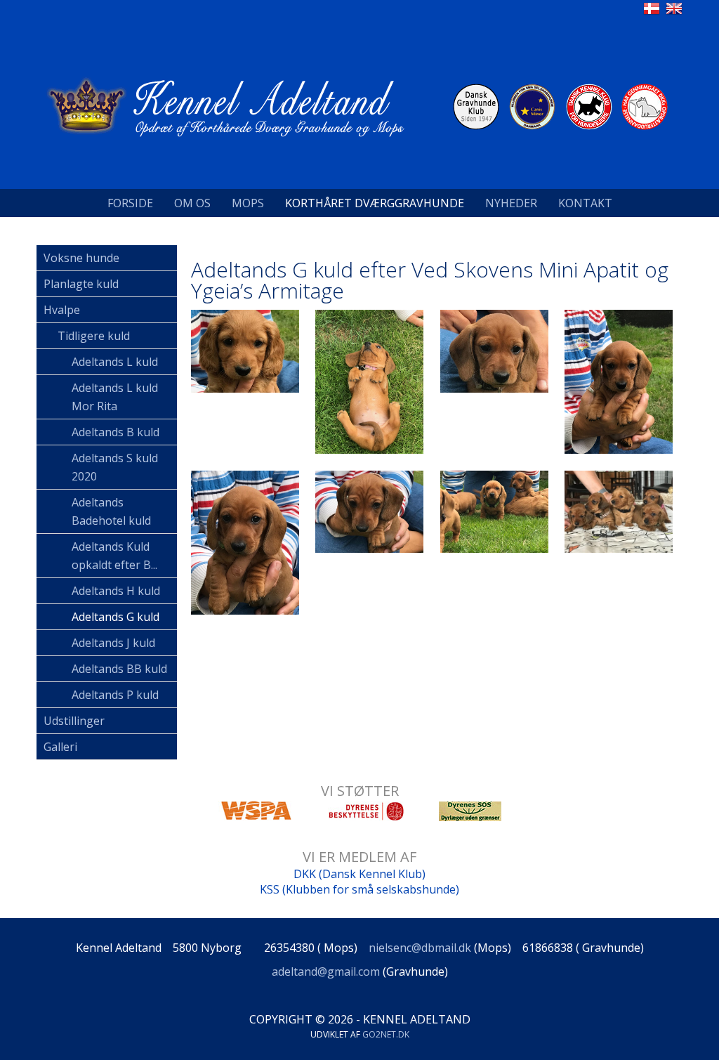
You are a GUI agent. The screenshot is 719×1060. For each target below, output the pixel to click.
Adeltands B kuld (115, 432)
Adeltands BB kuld (119, 668)
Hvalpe (62, 310)
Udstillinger (74, 720)
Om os (192, 203)
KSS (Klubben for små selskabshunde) (359, 889)
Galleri (60, 746)
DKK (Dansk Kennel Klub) (359, 874)
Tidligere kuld (94, 335)
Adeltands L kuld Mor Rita (115, 397)
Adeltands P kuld (115, 694)
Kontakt (585, 203)
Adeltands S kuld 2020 (115, 467)
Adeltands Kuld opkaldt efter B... (114, 555)
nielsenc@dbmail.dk (420, 947)
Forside (130, 203)
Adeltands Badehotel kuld (111, 511)
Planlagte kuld (81, 284)
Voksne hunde (81, 258)
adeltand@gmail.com (326, 971)
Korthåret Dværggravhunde (374, 203)
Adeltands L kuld (115, 361)
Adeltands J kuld (113, 642)
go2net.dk (385, 1034)
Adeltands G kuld (115, 616)
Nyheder (511, 203)
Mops (248, 203)
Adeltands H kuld (116, 590)
